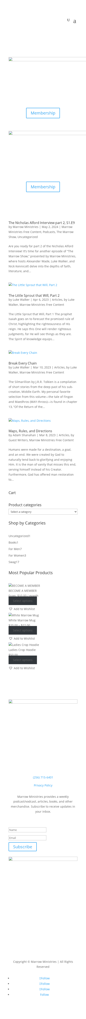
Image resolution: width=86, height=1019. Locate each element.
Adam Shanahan (24, 435)
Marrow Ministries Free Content (42, 305)
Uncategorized (28, 237)
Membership (43, 113)
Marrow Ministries (25, 227)
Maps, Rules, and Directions (30, 431)
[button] (22, 609)
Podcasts (49, 232)
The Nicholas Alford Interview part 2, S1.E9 (42, 222)
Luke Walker (21, 300)
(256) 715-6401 (43, 777)
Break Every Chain (23, 363)
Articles (57, 300)
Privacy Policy (43, 785)
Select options (23, 601)
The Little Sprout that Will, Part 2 (34, 295)
